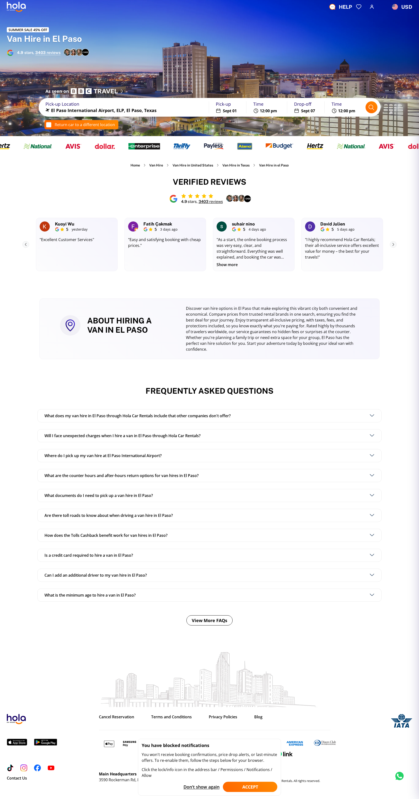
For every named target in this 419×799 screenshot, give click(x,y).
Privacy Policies (223, 717)
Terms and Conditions (171, 717)
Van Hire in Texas (236, 165)
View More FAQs (209, 620)
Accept (250, 787)
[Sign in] (372, 7)
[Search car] (371, 107)
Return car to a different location (85, 124)
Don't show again (201, 787)
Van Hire (156, 165)
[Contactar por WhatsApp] (399, 780)
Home (135, 165)
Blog (258, 717)
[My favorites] (359, 7)
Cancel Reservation (116, 717)
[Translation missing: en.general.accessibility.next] (393, 244)
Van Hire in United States (193, 165)
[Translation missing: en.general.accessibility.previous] (25, 244)
